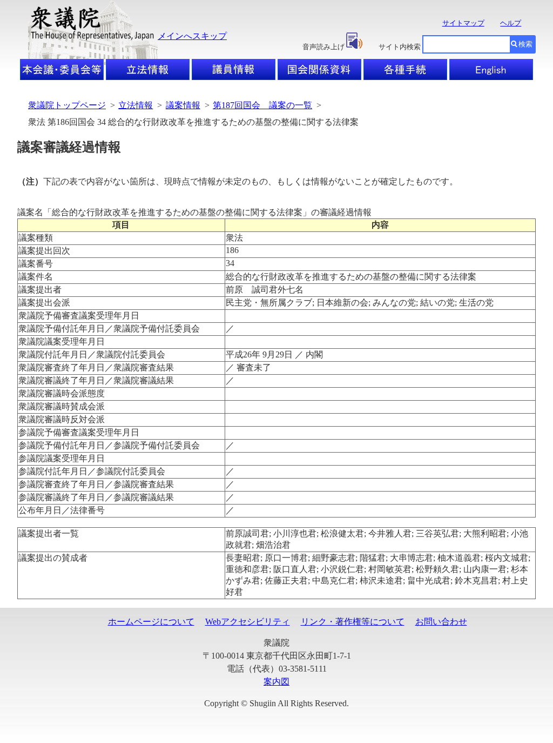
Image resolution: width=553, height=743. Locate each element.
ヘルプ (510, 23)
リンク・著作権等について (352, 621)
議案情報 (183, 105)
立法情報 (135, 105)
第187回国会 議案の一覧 (262, 105)
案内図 (276, 681)
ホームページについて (151, 621)
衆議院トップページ (67, 105)
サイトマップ (463, 23)
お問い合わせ (441, 621)
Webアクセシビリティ (247, 621)
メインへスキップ (192, 36)
